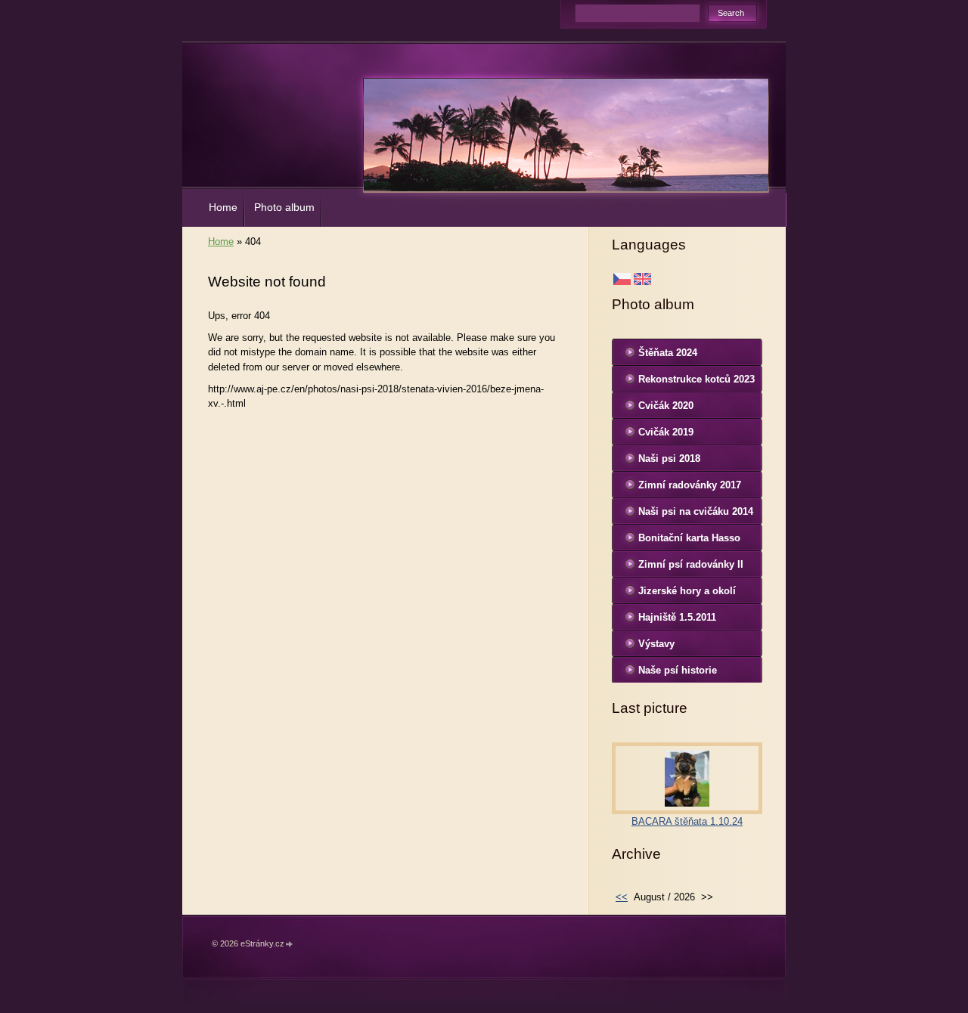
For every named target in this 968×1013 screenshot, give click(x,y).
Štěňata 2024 (667, 352)
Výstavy (656, 643)
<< (622, 897)
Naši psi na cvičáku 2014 (695, 511)
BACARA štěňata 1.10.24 (687, 821)
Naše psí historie (677, 670)
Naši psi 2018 (669, 458)
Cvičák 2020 (665, 405)
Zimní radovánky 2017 (689, 485)
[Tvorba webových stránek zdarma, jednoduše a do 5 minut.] (289, 944)
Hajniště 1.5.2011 (677, 617)
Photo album (284, 207)
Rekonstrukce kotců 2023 (696, 379)
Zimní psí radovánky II (690, 564)
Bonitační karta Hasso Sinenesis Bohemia (689, 541)
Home (223, 207)
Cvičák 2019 (665, 432)
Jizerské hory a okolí (687, 590)
